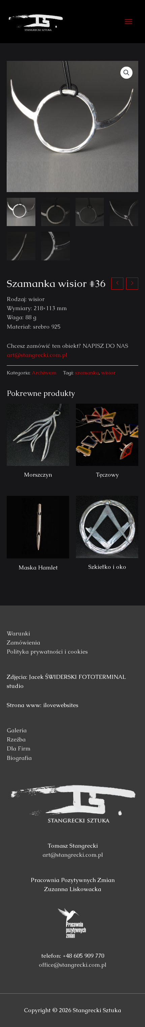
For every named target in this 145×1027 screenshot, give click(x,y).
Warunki (18, 633)
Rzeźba (16, 739)
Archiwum (44, 372)
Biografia (19, 758)
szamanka (87, 372)
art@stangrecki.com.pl (37, 355)
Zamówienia (23, 642)
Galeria (17, 730)
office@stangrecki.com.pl (72, 964)
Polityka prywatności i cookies (47, 651)
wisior (108, 372)
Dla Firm (18, 748)
